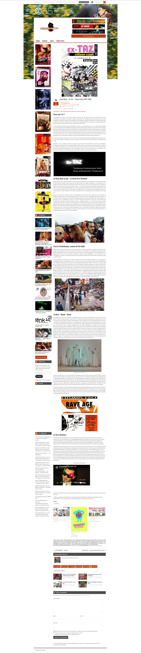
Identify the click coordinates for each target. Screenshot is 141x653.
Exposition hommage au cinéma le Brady (95, 582)
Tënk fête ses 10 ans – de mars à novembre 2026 (42, 325)
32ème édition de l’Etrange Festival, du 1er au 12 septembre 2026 (43, 228)
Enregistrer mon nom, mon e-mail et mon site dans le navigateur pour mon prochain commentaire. (75, 631)
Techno (72, 106)
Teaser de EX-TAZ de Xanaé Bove (61, 517)
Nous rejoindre (84, 2)
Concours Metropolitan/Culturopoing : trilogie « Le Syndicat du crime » (42, 503)
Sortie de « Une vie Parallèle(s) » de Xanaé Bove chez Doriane (69, 574)
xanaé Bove (64, 104)
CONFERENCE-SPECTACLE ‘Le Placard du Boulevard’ (42, 257)
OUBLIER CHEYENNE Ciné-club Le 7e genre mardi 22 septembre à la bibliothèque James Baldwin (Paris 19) (43, 243)
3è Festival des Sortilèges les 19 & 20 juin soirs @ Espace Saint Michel (43, 298)
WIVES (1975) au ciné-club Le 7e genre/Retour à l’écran (42, 352)
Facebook (57, 566)
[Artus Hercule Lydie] (43, 176)
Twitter (65, 566)
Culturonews (45, 2)
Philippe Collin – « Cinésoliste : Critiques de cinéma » (43, 438)
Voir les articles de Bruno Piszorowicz (71, 557)
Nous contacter (72, 2)
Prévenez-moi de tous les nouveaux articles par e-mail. (66, 634)
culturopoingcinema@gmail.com (94, 545)
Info (92, 2)
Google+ (72, 566)
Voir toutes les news (41, 357)
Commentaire (56, 598)
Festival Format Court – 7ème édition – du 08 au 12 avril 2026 (43, 311)
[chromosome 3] (43, 131)
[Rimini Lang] (43, 189)
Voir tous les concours (88, 36)
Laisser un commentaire (68, 108)
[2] (90, 328)
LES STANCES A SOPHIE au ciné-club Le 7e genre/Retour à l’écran (43, 284)
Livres (52, 41)
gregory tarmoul (39, 447)
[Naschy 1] (43, 153)
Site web (55, 622)
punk (66, 106)
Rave (69, 106)
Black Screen (38, 437)
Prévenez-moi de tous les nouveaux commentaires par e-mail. (68, 633)
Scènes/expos (60, 41)
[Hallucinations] (43, 109)
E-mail (81, 616)
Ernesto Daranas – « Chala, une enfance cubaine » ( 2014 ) (93, 550)
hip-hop (63, 106)
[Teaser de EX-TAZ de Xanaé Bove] (61, 511)
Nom (54, 616)
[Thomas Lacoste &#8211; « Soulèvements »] (97, 511)
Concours (52, 2)
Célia (36, 453)
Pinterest (87, 566)
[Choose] (43, 64)
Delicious (94, 566)
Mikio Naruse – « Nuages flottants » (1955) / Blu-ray (43, 339)
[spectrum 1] (43, 211)
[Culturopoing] (49, 33)
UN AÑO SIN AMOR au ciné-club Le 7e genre (43, 271)
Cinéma (38, 41)
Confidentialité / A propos (61, 2)
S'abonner (39, 376)
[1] (81, 270)
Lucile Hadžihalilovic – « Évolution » (61, 550)
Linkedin (80, 566)
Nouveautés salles (66, 103)
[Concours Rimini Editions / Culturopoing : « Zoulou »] (88, 21)
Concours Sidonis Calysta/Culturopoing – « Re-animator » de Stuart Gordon (43, 444)
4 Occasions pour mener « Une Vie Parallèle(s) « (95, 574)
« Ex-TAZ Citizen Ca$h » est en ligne (68, 582)
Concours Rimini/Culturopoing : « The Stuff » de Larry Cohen (43, 487)
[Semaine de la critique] (70, 11)
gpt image (37, 496)
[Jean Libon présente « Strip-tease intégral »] (79, 519)
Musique (44, 41)
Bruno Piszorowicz (65, 102)
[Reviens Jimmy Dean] (43, 86)
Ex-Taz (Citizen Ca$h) (74, 104)
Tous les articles (37, 2)
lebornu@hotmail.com (74, 545)
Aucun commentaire (57, 108)
